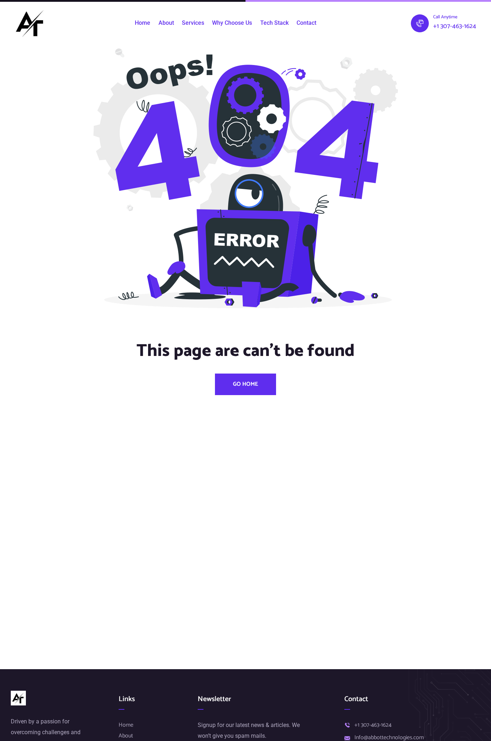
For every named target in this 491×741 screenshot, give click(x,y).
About (166, 22)
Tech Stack (274, 22)
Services (193, 22)
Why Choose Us (232, 22)
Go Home (245, 384)
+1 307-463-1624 (454, 26)
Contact (306, 22)
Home (142, 22)
